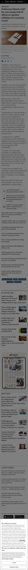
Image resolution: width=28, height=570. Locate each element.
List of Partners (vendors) (7, 558)
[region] (14, 544)
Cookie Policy (22, 540)
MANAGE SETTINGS (14, 567)
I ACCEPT (14, 562)
